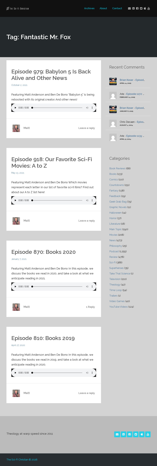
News (112, 240)
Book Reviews (117, 168)
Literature (114, 223)
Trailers (113, 295)
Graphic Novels (118, 207)
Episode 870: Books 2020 (43, 252)
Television (115, 279)
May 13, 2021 (17, 173)
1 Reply (90, 306)
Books (113, 174)
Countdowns (116, 185)
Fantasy (113, 190)
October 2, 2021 (19, 85)
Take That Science (119, 273)
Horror (113, 218)
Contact (117, 8)
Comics (113, 179)
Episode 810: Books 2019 (43, 338)
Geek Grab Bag (117, 201)
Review (113, 257)
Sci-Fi (112, 262)
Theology (114, 284)
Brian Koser (126, 80)
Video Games (117, 301)
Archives (89, 8)
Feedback (115, 196)
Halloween (115, 212)
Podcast (114, 251)
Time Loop (115, 290)
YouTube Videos (118, 306)
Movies (113, 234)
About (103, 8)
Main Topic (115, 229)
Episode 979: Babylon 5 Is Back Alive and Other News (51, 74)
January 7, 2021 (18, 259)
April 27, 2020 (18, 345)
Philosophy (115, 245)
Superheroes (116, 268)
